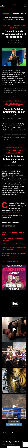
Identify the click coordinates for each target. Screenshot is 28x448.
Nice (16, 27)
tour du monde (16, 137)
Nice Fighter (16, 40)
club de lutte (7, 88)
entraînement (7, 90)
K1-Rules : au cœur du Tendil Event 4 (13, 244)
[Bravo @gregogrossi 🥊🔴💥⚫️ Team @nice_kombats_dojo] (14, 406)
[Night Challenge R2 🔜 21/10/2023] (14, 303)
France (22, 102)
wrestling (13, 92)
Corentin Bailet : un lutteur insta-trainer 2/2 (14, 159)
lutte (24, 90)
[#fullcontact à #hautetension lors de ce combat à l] (14, 354)
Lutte (12, 27)
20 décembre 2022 (15, 43)
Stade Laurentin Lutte (14, 105)
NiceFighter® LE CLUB (12, 442)
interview (20, 90)
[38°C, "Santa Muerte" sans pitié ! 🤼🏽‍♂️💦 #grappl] (14, 380)
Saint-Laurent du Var (16, 103)
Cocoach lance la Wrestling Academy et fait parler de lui (14, 34)
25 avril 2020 (21, 118)
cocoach (13, 88)
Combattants (17, 100)
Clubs (5, 26)
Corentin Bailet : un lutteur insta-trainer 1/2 (14, 112)
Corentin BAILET (19, 26)
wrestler (23, 137)
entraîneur (23, 134)
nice (9, 92)
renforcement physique (14, 136)
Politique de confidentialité (9, 445)
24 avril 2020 (21, 165)
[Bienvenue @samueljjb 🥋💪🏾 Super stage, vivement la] (14, 329)
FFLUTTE (17, 102)
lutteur (5, 92)
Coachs (10, 26)
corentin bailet (20, 88)
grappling (14, 90)
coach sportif (7, 134)
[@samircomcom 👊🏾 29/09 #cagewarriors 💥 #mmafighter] (14, 277)
